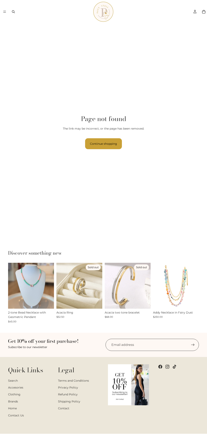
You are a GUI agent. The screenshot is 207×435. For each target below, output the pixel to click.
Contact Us (16, 415)
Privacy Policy (68, 387)
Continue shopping (103, 144)
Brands (13, 401)
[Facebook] (160, 366)
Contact (63, 408)
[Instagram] (167, 366)
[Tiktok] (174, 366)
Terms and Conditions (73, 380)
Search (13, 380)
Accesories (15, 387)
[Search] (13, 11)
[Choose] (47, 302)
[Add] (192, 302)
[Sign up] (193, 345)
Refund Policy (68, 394)
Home (12, 408)
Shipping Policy (69, 401)
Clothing (14, 394)
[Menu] (4, 11)
